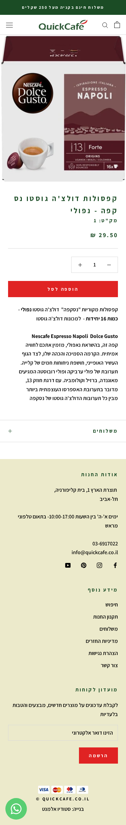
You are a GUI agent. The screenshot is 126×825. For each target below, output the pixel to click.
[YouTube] (68, 565)
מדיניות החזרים (102, 641)
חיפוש (112, 604)
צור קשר (109, 665)
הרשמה (98, 755)
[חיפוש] (105, 25)
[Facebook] (115, 565)
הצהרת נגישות (103, 653)
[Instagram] (99, 565)
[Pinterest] (83, 565)
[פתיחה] (117, 24)
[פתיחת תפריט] (9, 25)
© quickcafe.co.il (63, 799)
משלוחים (105, 431)
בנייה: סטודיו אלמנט (63, 809)
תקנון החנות (105, 616)
